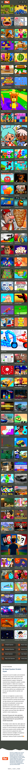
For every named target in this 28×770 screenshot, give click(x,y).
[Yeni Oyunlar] (20, 2)
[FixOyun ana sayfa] (7, 2)
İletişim (9, 768)
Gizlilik (18, 768)
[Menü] (2, 2)
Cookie (14, 768)
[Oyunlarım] (25, 2)
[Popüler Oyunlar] (22, 2)
